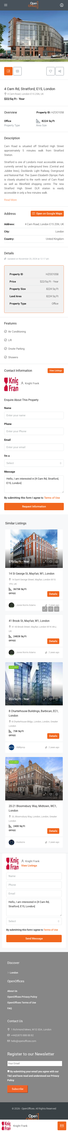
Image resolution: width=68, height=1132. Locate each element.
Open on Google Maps (49, 213)
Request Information (34, 506)
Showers (13, 357)
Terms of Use (52, 497)
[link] (34, 548)
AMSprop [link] (20, 747)
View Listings (56, 370)
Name (7, 408)
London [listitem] (14, 972)
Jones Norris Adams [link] (26, 605)
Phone (8, 424)
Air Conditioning (17, 331)
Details (53, 594)
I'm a (7, 455)
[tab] (8, 71)
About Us (12, 991)
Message (9, 471)
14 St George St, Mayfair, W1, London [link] (31, 573)
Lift (10, 340)
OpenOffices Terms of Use (21, 1002)
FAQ (9, 1008)
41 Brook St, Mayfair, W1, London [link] (29, 620)
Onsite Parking (16, 348)
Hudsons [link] (20, 842)
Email (7, 439)
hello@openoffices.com (23, 1041)
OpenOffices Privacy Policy (22, 996)
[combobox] (34, 463)
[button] (50, 71)
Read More (10, 199)
